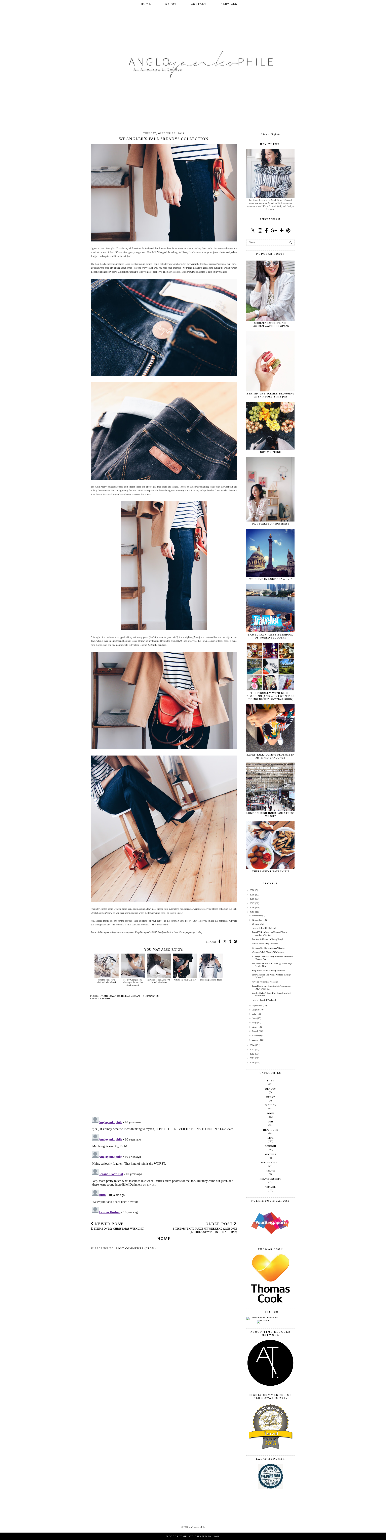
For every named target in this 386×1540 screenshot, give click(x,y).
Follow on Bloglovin (270, 134)
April (254, 1027)
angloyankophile (197, 1527)
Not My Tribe (270, 452)
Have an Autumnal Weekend (265, 981)
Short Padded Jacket (176, 271)
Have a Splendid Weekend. (264, 928)
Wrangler (110, 248)
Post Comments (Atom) (136, 1248)
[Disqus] (164, 1061)
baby (270, 1080)
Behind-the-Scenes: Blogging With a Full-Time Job (270, 395)
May (254, 1022)
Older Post (205, 1228)
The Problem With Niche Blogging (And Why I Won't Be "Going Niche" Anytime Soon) (270, 696)
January (256, 1040)
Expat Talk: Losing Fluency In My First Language (270, 756)
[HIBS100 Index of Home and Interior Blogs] (262, 1317)
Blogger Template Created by (193, 1536)
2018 (252, 899)
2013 (252, 1049)
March (255, 1031)
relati (270, 1170)
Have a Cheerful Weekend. (264, 1000)
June (254, 1018)
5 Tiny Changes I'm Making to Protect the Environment (133, 982)
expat (270, 1097)
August (255, 1009)
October (256, 924)
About (171, 4)
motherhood (270, 1162)
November (257, 920)
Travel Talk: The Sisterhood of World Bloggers (270, 636)
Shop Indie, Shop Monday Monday (268, 970)
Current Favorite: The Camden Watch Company (271, 324)
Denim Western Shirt (106, 494)
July (254, 1014)
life (270, 1138)
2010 (252, 1062)
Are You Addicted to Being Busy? (267, 939)
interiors (270, 1129)
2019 (252, 894)
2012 (252, 1054)
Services (229, 4)
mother (270, 1154)
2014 (252, 1045)
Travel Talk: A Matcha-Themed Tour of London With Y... (270, 933)
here (176, 932)
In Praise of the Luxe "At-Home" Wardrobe (159, 980)
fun (270, 1121)
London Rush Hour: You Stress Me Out (270, 815)
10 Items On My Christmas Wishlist (268, 948)
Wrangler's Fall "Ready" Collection (268, 952)
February (256, 1035)
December (257, 915)
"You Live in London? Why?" (270, 579)
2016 (252, 907)
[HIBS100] (263, 1320)
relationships (270, 1179)
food (270, 1113)
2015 (252, 912)
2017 (252, 903)
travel (270, 1187)
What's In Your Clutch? (185, 979)
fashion (105, 998)
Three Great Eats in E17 (270, 871)
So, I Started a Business (270, 523)
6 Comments (151, 996)
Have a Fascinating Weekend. (265, 943)
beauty (270, 1088)
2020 (252, 890)
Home (146, 4)
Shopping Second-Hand (211, 979)
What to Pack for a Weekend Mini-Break (106, 980)
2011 (252, 1058)
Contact (199, 4)
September (257, 1005)
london (270, 1146)
